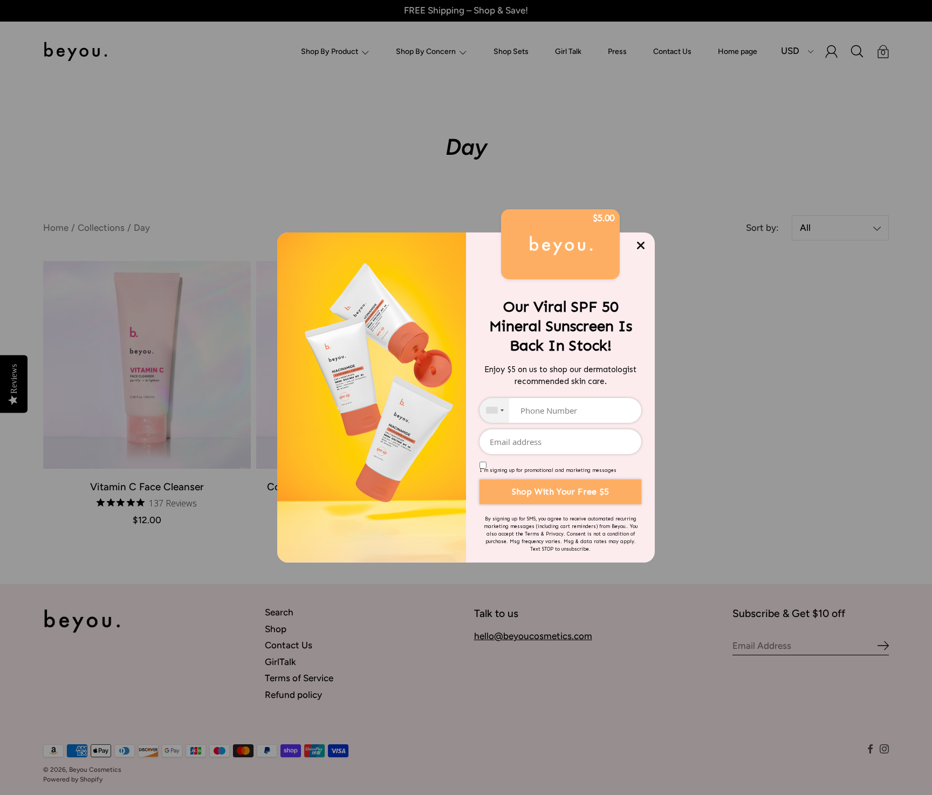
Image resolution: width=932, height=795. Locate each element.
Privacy (555, 534)
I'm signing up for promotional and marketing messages (547, 470)
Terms (532, 534)
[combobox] (494, 410)
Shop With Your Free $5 (560, 491)
